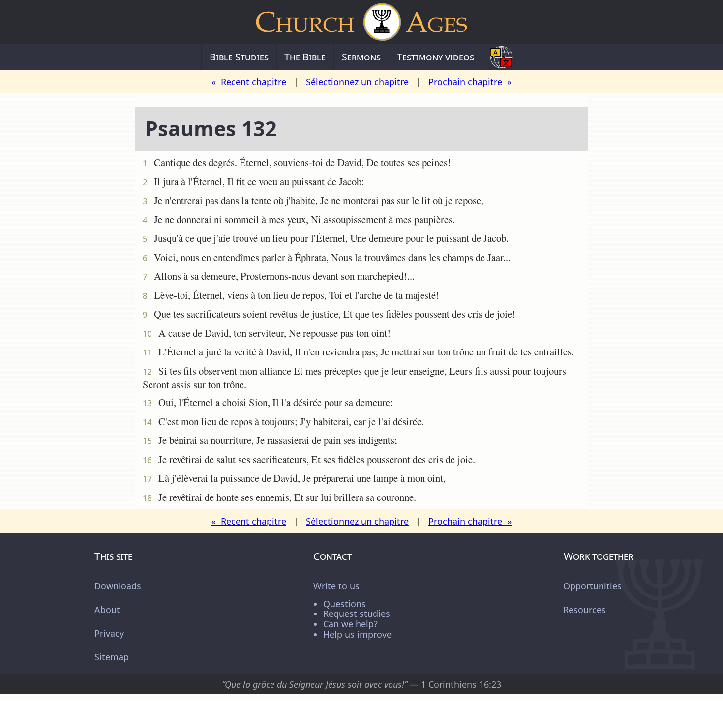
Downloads (117, 586)
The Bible (305, 56)
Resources (584, 609)
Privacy (109, 633)
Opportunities (592, 586)
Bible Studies (239, 56)
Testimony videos (435, 56)
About (107, 609)
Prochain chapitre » (470, 82)
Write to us (352, 610)
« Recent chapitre (248, 82)
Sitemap (111, 657)
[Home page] (361, 22)
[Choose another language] (501, 57)
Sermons (361, 56)
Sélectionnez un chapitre (357, 82)
